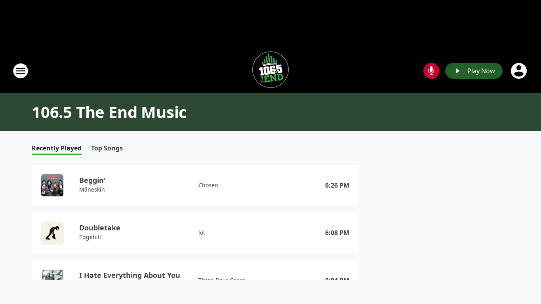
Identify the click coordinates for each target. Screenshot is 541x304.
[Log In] (519, 71)
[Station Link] (270, 70)
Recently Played (57, 148)
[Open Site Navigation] (21, 71)
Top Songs (107, 148)
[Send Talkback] (431, 71)
